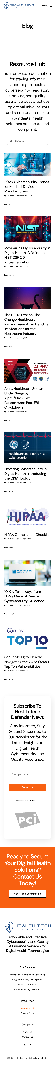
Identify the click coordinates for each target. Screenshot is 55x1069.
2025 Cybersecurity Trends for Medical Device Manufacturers (26, 187)
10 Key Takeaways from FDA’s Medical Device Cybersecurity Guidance (24, 596)
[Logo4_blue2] (18, 3)
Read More (8, 204)
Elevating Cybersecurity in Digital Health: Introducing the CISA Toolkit (25, 474)
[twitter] (25, 1044)
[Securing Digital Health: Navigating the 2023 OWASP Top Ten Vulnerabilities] (27, 638)
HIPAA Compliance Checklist (27, 534)
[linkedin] (30, 1044)
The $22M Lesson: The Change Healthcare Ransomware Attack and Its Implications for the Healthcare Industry (26, 324)
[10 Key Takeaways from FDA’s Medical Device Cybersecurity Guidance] (27, 573)
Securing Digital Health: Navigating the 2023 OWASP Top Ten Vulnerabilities (27, 662)
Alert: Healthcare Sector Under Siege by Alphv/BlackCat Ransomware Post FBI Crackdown (23, 398)
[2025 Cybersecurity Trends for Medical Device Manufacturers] (27, 164)
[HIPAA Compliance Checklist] (27, 516)
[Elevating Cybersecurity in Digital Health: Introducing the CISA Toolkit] (27, 447)
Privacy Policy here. (31, 800)
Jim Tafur (10, 195)
